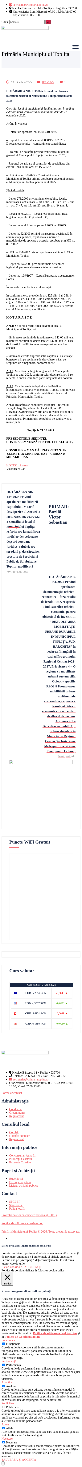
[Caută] (48, 22)
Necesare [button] (7, 1438)
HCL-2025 (48, 82)
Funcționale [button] (9, 1340)
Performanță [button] (9, 1361)
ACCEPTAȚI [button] (32, 1267)
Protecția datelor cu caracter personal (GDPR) (29, 1215)
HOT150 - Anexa (17, 465)
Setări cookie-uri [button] (12, 1267)
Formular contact (12, 1092)
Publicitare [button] (8, 1403)
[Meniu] (75, 47)
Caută (5, 21)
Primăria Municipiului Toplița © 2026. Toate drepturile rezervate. (41, 1231)
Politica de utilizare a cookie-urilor (22, 1223)
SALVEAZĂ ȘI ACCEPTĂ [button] (19, 1459)
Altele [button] (5, 1424)
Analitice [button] (7, 1382)
